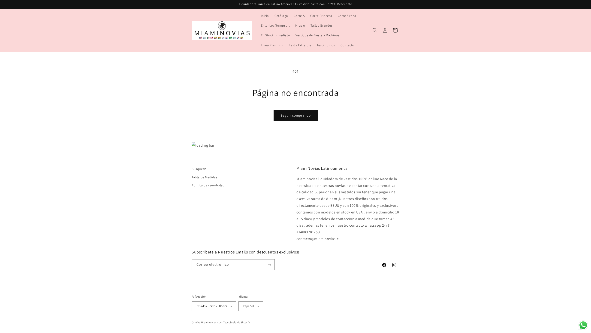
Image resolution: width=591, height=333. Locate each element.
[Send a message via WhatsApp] (583, 325)
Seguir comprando (295, 115)
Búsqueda (199, 169)
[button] (375, 30)
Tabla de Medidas (204, 177)
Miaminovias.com (212, 322)
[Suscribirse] (269, 264)
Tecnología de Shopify (236, 322)
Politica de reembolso (208, 185)
